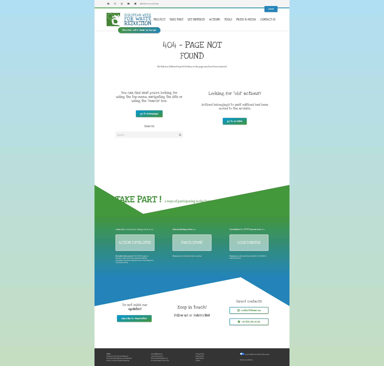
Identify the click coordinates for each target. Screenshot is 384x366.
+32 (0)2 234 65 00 (157, 356)
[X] (115, 4)
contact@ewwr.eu (157, 354)
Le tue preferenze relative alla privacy (256, 354)
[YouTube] (128, 4)
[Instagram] (122, 4)
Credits (197, 360)
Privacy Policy (199, 354)
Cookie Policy (199, 356)
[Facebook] (108, 4)
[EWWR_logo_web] (128, 19)
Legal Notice (199, 358)
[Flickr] (135, 4)
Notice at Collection (246, 360)
